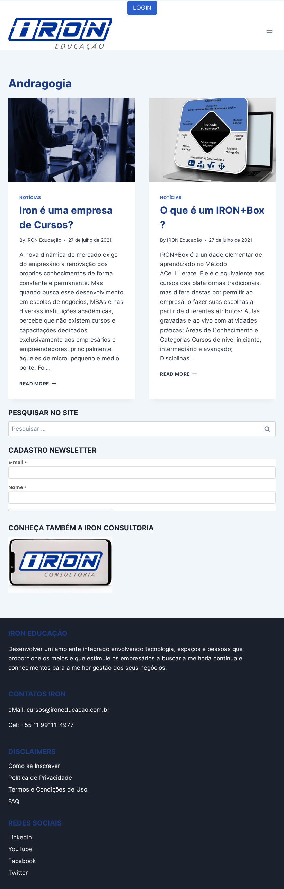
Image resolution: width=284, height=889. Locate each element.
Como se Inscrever (34, 765)
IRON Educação (43, 240)
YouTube (20, 849)
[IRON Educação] (60, 34)
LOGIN (142, 7)
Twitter (18, 872)
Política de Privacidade (40, 777)
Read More (37, 383)
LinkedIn (20, 837)
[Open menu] (269, 32)
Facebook (22, 860)
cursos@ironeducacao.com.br (68, 709)
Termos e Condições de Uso (47, 789)
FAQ (13, 801)
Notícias (30, 197)
